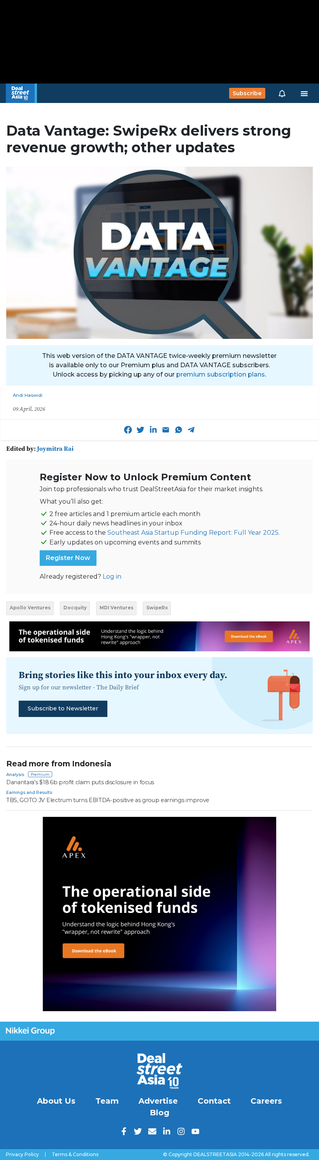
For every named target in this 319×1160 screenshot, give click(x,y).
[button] (282, 93)
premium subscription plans (220, 374)
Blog (159, 1112)
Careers (266, 1101)
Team (107, 1101)
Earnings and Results (29, 792)
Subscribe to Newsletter (63, 708)
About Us (56, 1101)
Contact (214, 1101)
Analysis (15, 774)
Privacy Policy (22, 1154)
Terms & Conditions (75, 1154)
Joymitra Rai (55, 448)
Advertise (158, 1101)
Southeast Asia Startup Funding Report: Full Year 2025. (193, 532)
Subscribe (247, 93)
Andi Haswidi (27, 395)
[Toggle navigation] (304, 93)
